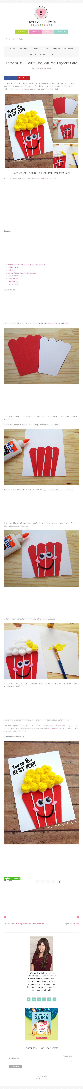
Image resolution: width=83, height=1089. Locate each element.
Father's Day (18, 924)
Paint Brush (13, 278)
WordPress (39, 1078)
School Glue (13, 267)
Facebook (48, 725)
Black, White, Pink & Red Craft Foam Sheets (26, 264)
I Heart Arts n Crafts (41, 16)
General (36, 924)
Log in (45, 1078)
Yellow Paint (13, 281)
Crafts (12, 924)
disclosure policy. (49, 178)
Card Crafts (76, 924)
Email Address (40, 1058)
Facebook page (51, 728)
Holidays (41, 924)
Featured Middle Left (28, 924)
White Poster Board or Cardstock (22, 273)
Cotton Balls (13, 284)
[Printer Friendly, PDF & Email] (12, 878)
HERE (65, 323)
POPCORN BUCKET (47, 323)
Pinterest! (60, 725)
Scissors (11, 270)
